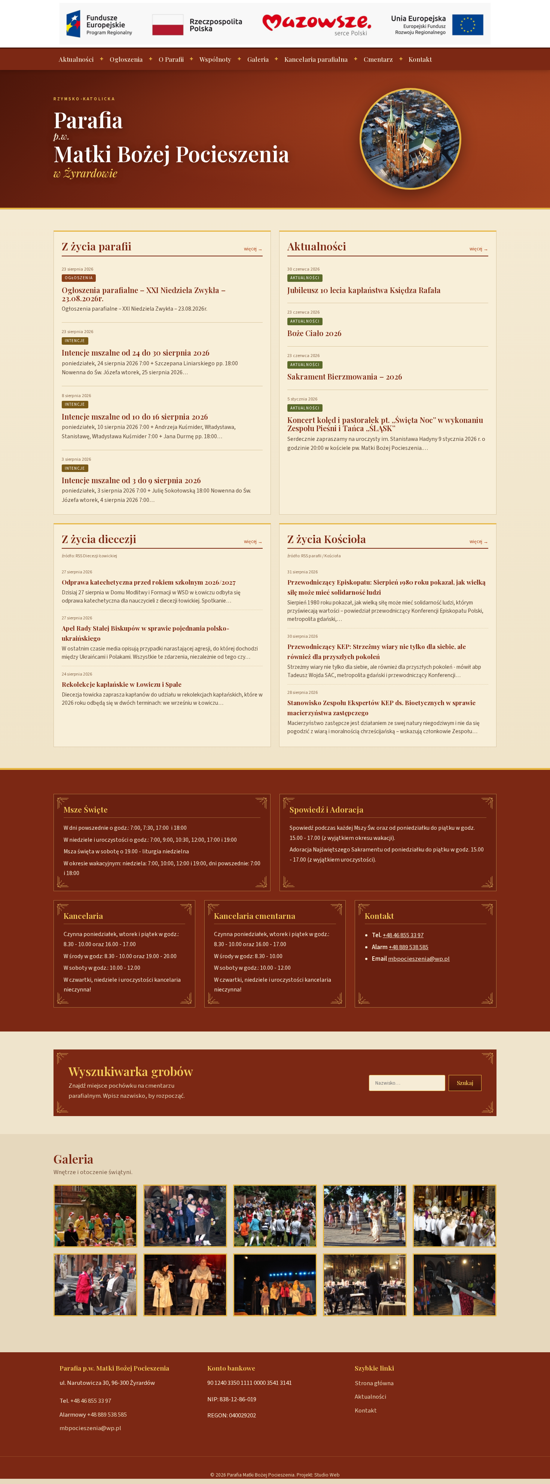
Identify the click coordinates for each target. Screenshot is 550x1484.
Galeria (258, 59)
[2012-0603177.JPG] (95, 1285)
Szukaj (465, 1083)
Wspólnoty (215, 59)
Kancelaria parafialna (316, 59)
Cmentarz (378, 59)
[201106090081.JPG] (365, 1216)
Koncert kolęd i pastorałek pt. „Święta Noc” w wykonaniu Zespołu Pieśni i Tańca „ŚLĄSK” (385, 424)
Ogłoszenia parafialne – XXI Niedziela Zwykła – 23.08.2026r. (144, 294)
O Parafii (171, 59)
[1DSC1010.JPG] (454, 1216)
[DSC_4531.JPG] (185, 1285)
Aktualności (76, 59)
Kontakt (420, 59)
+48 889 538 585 (408, 947)
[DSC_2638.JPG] (185, 1216)
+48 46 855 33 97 (403, 935)
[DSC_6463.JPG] (95, 1216)
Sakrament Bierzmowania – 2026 (344, 376)
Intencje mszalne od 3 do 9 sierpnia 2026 (131, 480)
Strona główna (374, 1383)
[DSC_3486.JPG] (275, 1285)
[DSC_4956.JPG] (454, 1285)
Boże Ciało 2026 (314, 333)
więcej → (253, 249)
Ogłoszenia (126, 59)
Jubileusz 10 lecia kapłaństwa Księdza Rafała (364, 290)
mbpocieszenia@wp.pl (419, 958)
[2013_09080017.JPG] (365, 1285)
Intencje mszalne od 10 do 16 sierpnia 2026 (135, 416)
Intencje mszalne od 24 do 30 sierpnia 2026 (136, 352)
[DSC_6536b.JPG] (275, 1216)
